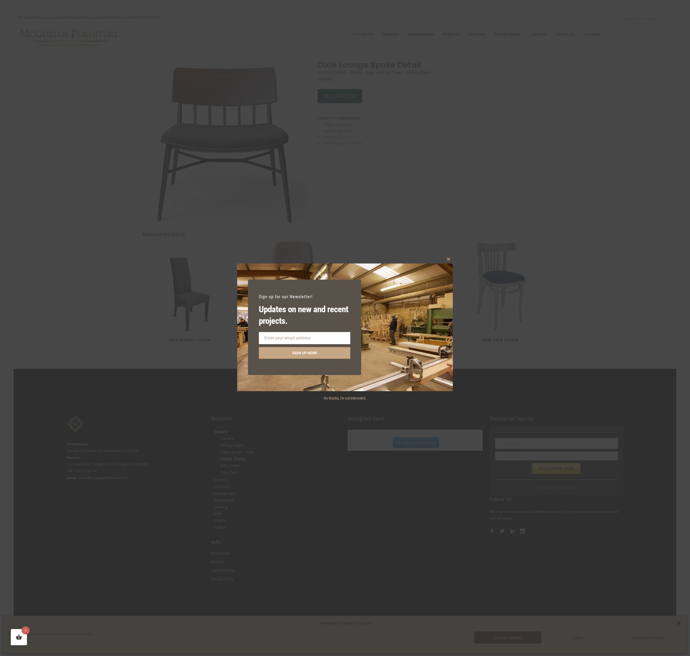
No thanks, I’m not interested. (345, 398)
